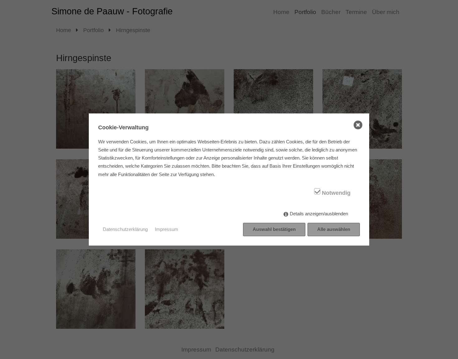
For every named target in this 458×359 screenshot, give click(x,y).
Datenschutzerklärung (125, 229)
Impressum (166, 229)
